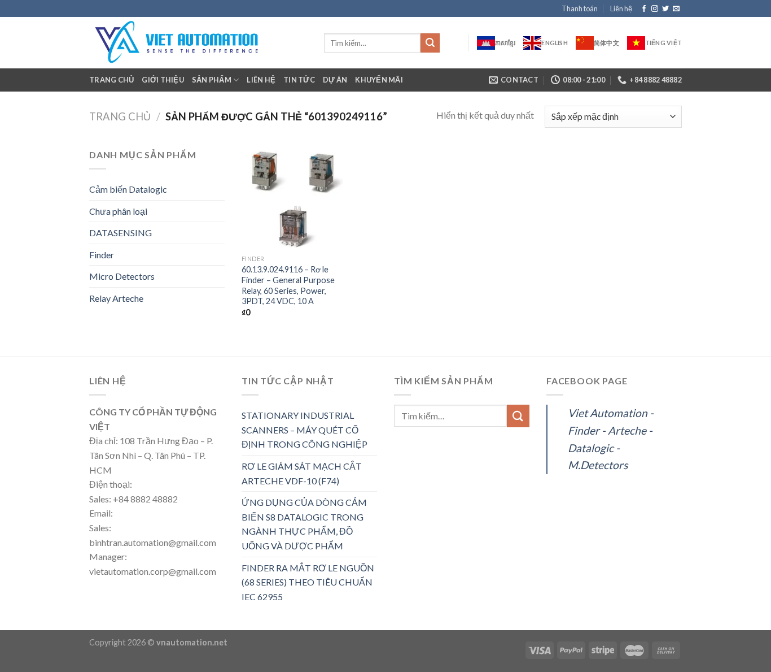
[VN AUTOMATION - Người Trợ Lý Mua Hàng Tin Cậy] (198, 42)
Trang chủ (111, 79)
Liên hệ (621, 8)
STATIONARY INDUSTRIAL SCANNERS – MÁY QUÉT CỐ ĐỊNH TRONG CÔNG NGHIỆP (304, 429)
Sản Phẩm (211, 79)
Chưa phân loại (118, 211)
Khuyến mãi (379, 79)
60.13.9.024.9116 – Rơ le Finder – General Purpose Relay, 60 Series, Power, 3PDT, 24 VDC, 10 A (288, 285)
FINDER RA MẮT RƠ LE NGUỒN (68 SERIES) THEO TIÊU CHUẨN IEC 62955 (308, 582)
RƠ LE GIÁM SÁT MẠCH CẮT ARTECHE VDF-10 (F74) (302, 473)
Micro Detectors (122, 276)
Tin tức (299, 79)
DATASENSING (120, 232)
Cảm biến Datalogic (128, 189)
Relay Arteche (116, 298)
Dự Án (335, 79)
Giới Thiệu (163, 79)
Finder (101, 254)
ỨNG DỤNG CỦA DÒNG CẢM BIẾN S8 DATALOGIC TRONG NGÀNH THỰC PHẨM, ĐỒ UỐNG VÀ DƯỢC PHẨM (304, 524)
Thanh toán (580, 8)
